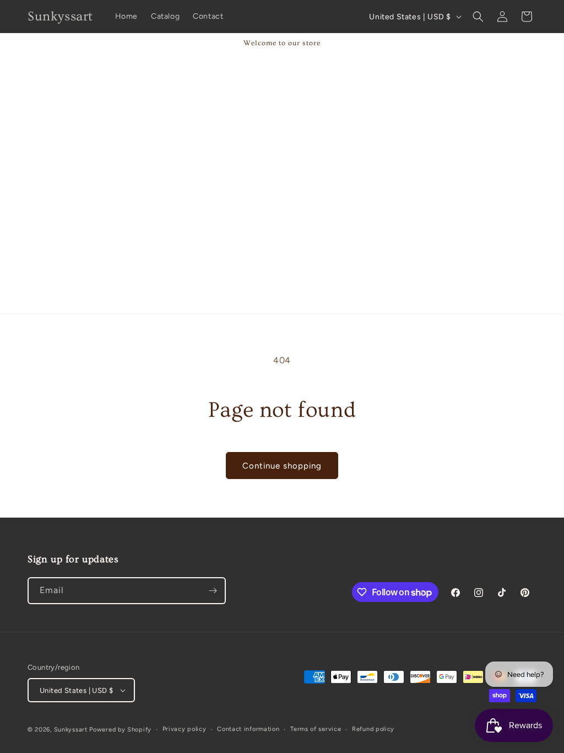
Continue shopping (282, 466)
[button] (478, 16)
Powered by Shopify (120, 729)
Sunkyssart (72, 729)
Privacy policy (184, 729)
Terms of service (315, 729)
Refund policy (373, 729)
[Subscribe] (212, 590)
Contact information (248, 729)
